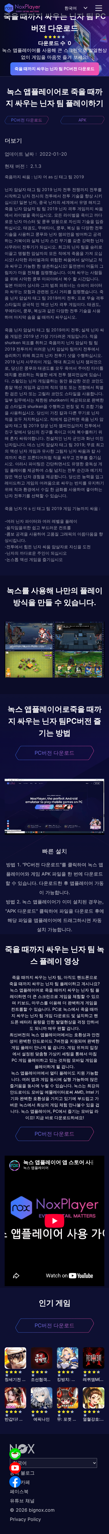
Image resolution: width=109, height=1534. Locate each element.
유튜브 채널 (22, 1501)
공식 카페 (20, 1482)
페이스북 (19, 1491)
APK (82, 119)
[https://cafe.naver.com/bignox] (15, 1454)
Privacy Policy (25, 1519)
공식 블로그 (22, 1473)
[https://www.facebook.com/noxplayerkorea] (15, 1482)
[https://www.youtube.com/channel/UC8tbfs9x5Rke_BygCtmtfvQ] (15, 1468)
